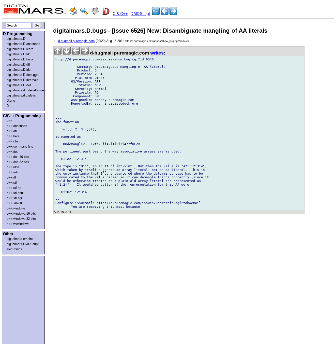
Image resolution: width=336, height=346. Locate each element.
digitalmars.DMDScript (23, 244)
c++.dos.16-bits (18, 157)
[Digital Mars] (73, 14)
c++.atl (12, 131)
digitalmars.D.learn (20, 49)
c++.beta (13, 136)
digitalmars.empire (20, 239)
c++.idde (13, 167)
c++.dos (12, 151)
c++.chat (13, 141)
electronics (14, 249)
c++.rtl (11, 177)
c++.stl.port (15, 193)
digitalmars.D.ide (19, 69)
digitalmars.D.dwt (19, 85)
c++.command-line (20, 146)
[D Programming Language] (106, 14)
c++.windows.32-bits (21, 219)
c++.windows (16, 208)
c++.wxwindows (18, 224)
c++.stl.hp (14, 188)
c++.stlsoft (14, 203)
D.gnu (11, 100)
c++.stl (12, 182)
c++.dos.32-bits (18, 162)
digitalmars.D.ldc (19, 54)
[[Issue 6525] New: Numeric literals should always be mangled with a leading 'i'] (173, 14)
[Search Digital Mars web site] (84, 14)
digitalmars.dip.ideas (21, 95)
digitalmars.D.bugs (20, 59)
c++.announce (17, 126)
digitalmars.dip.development (24, 90)
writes (157, 52)
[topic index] (156, 14)
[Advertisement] (17, 268)
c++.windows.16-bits (21, 213)
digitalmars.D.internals (22, 80)
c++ (9, 121)
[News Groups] (95, 14)
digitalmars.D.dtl (18, 64)
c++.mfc (13, 172)
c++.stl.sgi (14, 198)
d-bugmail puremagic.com (76, 41)
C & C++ (120, 14)
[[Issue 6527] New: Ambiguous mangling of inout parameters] (164, 14)
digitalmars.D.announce (23, 44)
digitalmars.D (16, 39)
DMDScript (140, 14)
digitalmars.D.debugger (23, 75)
